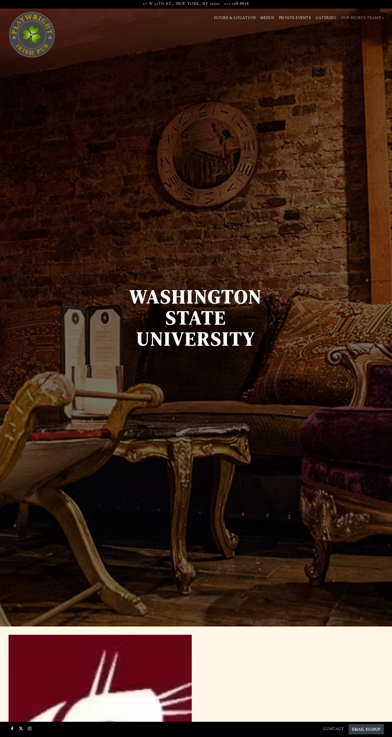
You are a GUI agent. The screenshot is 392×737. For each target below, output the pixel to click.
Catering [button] (326, 18)
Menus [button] (267, 18)
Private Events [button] (295, 18)
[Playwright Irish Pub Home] (32, 35)
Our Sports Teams (362, 18)
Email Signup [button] (366, 729)
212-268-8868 (236, 4)
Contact (333, 729)
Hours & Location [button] (235, 18)
